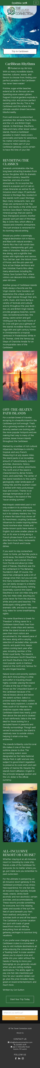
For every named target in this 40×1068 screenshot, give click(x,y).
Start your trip (20, 1018)
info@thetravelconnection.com (21, 1042)
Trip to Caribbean (20, 51)
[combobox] (20, 1012)
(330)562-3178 (19, 2)
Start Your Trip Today (20, 999)
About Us (20, 1033)
